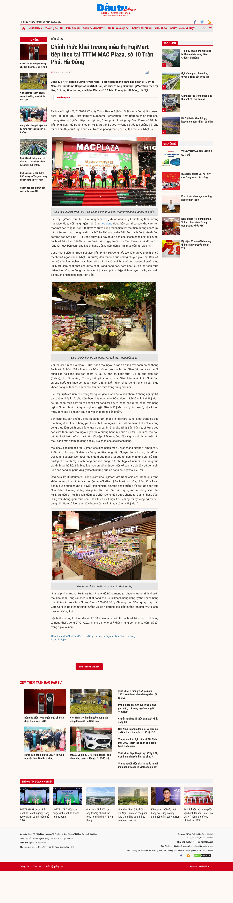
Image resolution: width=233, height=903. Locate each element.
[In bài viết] (147, 72)
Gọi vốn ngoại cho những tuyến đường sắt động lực (195, 75)
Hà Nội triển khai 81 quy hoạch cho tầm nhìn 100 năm (197, 120)
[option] (34, 804)
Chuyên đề (169, 144)
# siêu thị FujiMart (60, 639)
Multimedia (35, 28)
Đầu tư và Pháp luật (182, 28)
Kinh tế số (161, 28)
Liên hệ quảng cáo (54, 866)
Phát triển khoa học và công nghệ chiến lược (196, 198)
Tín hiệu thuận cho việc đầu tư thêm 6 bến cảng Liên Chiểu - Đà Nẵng (196, 54)
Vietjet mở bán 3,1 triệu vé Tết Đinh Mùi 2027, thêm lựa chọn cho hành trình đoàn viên (137, 743)
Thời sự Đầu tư (54, 28)
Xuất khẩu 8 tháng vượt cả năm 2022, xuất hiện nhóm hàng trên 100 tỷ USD (32, 161)
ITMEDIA (205, 866)
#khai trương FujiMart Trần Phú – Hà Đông (72, 636)
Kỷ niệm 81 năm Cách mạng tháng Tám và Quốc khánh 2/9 (196, 244)
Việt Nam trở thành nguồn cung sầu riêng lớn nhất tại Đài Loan (33, 96)
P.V (52, 72)
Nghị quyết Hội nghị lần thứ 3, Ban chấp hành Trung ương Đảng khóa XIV (196, 222)
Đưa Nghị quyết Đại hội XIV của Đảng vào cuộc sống (196, 175)
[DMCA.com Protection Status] (202, 855)
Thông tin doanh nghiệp (37, 781)
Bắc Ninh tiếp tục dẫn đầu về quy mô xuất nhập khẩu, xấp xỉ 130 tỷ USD (138, 730)
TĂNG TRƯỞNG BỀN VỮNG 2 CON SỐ (196, 153)
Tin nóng (33, 40)
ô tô (156, 241)
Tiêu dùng (57, 39)
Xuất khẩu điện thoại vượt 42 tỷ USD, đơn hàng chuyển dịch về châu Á (138, 755)
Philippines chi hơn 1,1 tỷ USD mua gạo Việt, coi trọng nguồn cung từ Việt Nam (33, 176)
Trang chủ (24, 866)
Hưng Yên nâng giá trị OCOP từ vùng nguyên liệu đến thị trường (33, 129)
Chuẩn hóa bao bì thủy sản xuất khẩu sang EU (138, 720)
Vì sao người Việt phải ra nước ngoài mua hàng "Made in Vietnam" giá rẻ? (138, 765)
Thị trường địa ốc (118, 28)
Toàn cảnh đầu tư (93, 28)
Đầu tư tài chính (142, 28)
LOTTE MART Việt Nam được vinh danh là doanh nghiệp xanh (66, 813)
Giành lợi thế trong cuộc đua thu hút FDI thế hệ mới (196, 97)
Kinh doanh (73, 28)
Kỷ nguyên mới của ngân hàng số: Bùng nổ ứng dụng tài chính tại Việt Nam (165, 813)
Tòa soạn (37, 866)
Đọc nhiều (169, 43)
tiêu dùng (106, 223)
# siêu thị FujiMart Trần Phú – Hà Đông (115, 636)
